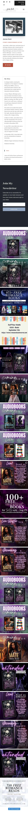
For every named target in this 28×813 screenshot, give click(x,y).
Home (7, 150)
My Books (8, 65)
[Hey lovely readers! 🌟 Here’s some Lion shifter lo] (14, 533)
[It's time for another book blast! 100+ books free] (14, 504)
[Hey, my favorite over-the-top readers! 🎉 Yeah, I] (14, 764)
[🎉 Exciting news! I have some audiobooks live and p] (14, 244)
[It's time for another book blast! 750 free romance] (14, 792)
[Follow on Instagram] (4, 2)
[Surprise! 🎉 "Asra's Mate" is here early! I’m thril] (14, 475)
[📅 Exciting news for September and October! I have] (14, 388)
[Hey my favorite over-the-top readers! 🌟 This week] (14, 735)
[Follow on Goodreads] (4, 5)
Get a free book (21, 3)
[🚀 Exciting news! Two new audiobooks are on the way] (14, 417)
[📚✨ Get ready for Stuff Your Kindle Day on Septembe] (14, 331)
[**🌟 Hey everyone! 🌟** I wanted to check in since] (14, 648)
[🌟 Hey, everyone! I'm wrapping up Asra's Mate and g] (14, 590)
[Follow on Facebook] (7, 2)
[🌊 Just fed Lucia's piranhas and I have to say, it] (14, 359)
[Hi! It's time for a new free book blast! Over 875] (14, 302)
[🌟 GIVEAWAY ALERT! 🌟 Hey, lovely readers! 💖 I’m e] (14, 561)
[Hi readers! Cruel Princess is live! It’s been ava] (14, 706)
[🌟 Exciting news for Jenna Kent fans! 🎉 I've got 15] (14, 619)
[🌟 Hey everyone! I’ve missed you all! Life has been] (14, 273)
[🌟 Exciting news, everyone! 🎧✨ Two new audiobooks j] (14, 446)
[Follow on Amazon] (10, 2)
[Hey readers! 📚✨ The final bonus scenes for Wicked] (14, 677)
